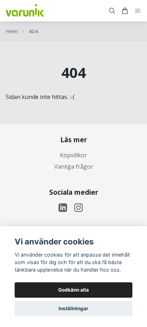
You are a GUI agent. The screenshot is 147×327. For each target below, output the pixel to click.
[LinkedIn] (63, 207)
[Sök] (112, 10)
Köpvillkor (73, 155)
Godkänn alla (73, 290)
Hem (12, 31)
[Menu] (137, 11)
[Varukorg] (124, 10)
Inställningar (73, 308)
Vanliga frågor (73, 166)
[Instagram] (78, 207)
